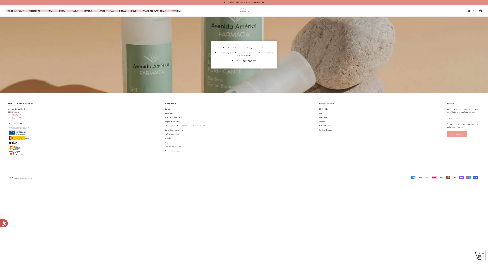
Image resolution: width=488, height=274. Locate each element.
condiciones (470, 124)
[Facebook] (9, 123)
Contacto (168, 109)
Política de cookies (172, 134)
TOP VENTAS (176, 11)
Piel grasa (323, 117)
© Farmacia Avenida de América (21, 178)
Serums (322, 121)
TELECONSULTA (35, 11)
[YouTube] (21, 123)
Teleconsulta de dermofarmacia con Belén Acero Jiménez (186, 125)
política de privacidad (455, 127)
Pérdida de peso (325, 130)
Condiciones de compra (174, 130)
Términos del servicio (173, 146)
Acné (321, 113)
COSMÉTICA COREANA (15, 11)
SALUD (133, 11)
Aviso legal (169, 138)
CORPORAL (87, 11)
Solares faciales (325, 125)
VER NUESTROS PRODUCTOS (244, 61)
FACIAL (75, 11)
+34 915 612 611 (14, 115)
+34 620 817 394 (15, 118)
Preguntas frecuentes (172, 121)
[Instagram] (15, 123)
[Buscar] (474, 11)
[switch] (479, 258)
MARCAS (50, 11)
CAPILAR (122, 11)
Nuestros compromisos (173, 117)
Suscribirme (457, 134)
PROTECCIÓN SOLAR (105, 11)
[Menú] (483, 251)
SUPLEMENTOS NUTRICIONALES (154, 11)
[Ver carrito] (480, 11)
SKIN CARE (63, 11)
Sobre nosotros (170, 113)
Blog (166, 142)
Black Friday (323, 109)
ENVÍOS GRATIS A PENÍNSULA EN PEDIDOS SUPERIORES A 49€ (244, 3)
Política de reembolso (173, 151)
